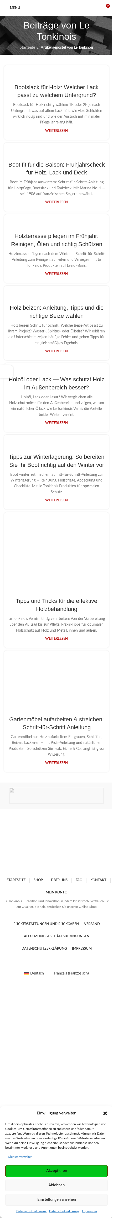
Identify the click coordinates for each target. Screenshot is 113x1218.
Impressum (89, 1211)
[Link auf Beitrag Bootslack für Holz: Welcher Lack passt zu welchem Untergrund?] (56, 71)
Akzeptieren (56, 1171)
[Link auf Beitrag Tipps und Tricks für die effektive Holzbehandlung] (56, 551)
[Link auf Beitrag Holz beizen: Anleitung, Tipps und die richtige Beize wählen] (56, 291)
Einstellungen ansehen (56, 1200)
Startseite (27, 47)
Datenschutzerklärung (31, 1211)
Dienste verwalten (20, 1156)
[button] (105, 1113)
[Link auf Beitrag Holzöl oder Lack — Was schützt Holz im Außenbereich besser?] (56, 366)
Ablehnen (56, 1185)
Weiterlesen (56, 130)
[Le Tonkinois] (56, 796)
